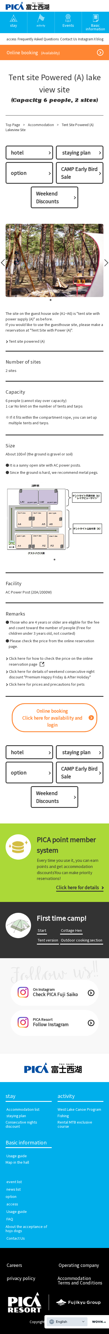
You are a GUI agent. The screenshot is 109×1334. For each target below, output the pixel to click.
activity (66, 1096)
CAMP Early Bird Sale (79, 172)
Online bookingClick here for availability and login (52, 718)
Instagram (85, 38)
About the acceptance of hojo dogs (26, 1228)
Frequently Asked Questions (38, 38)
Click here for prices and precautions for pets (46, 684)
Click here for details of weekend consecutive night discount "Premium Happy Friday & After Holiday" (51, 674)
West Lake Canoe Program (79, 1109)
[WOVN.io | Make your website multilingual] (98, 1322)
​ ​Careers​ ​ (14, 1265)
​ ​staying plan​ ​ (76, 152)
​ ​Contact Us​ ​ (68, 38)
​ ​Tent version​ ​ (48, 940)
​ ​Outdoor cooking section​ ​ (81, 940)
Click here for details (77, 887)
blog (99, 38)
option (19, 172)
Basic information (26, 1142)
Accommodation (41, 124)
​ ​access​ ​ (11, 38)
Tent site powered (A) (27, 341)
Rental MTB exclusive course (75, 1124)
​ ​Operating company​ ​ (79, 1265)
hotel (17, 152)
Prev (4, 264)
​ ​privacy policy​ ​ (21, 1278)
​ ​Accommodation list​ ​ (23, 1109)
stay (10, 1096)
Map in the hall (17, 1162)
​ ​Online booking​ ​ (33, 52)
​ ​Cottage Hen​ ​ (71, 930)
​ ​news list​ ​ (14, 1189)
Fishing (63, 1115)
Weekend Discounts (47, 197)
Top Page (13, 124)
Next (104, 264)
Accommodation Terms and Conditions (80, 1280)
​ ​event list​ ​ (14, 1181)
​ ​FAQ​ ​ (10, 1219)
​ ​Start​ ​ (42, 930)
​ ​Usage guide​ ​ (17, 1155)
